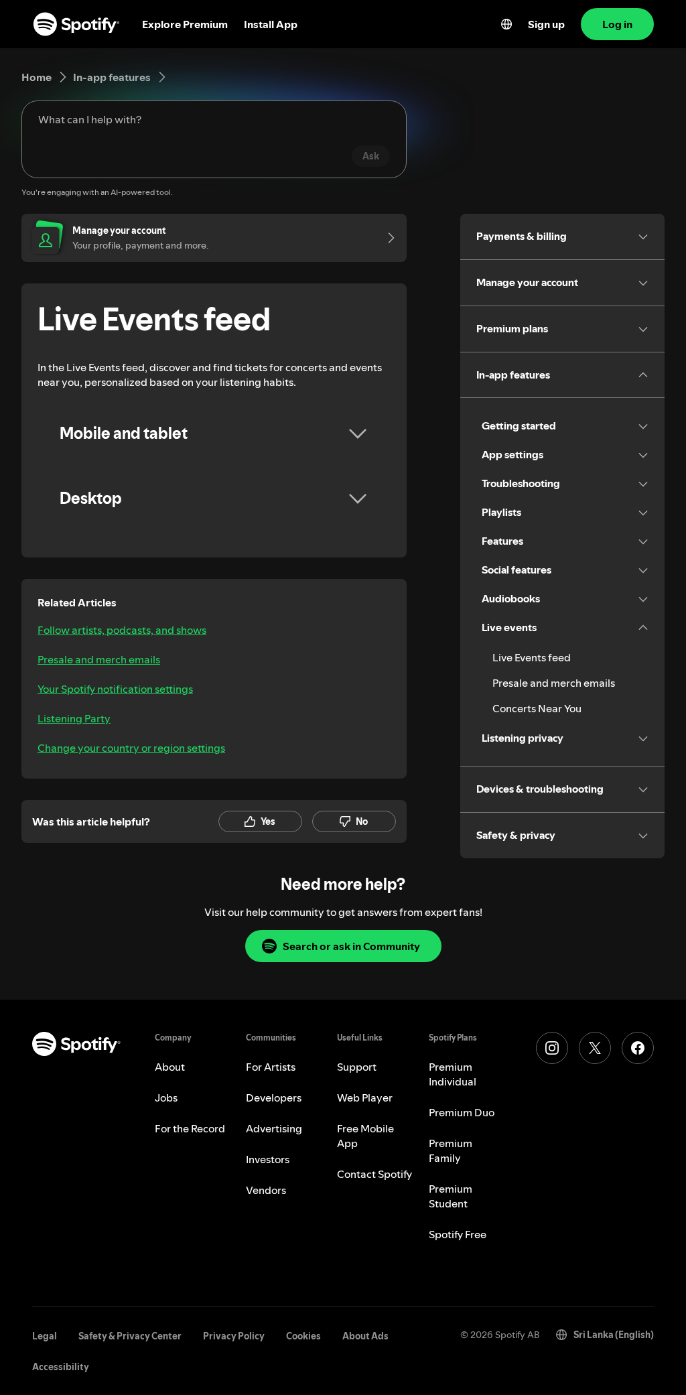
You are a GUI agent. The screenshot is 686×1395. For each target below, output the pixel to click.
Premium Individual (452, 1074)
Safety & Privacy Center (130, 1336)
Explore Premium (185, 24)
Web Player (365, 1097)
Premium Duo (461, 1112)
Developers (273, 1097)
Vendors (266, 1190)
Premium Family (450, 1150)
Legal (44, 1336)
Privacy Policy (234, 1336)
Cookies (303, 1336)
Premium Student (450, 1196)
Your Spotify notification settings (115, 688)
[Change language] (506, 24)
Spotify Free (457, 1234)
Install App (270, 24)
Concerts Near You (536, 708)
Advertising (274, 1128)
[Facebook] (638, 1048)
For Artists (270, 1066)
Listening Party (74, 718)
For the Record (190, 1128)
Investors (267, 1159)
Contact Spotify (374, 1174)
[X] (595, 1048)
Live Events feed (531, 657)
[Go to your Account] (386, 238)
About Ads (365, 1336)
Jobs (166, 1097)
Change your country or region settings (131, 747)
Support (356, 1066)
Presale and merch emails (99, 659)
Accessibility (60, 1367)
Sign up (546, 24)
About (170, 1066)
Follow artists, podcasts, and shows (122, 629)
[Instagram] (552, 1048)
